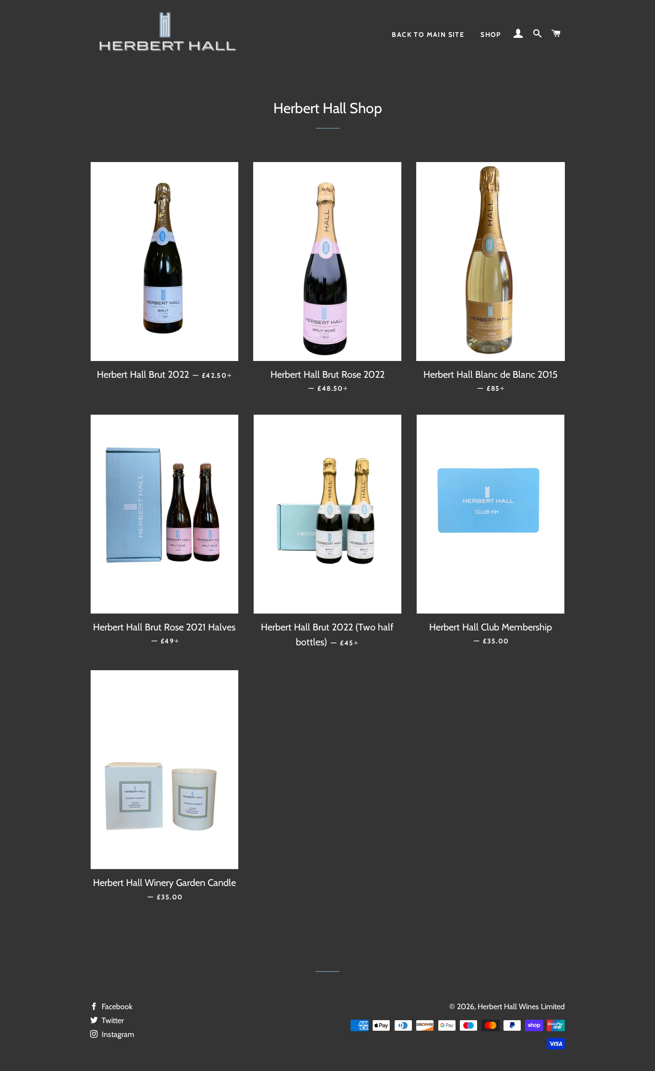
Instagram (117, 1034)
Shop (490, 34)
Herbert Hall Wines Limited (521, 1006)
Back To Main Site (428, 34)
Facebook (116, 1006)
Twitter (112, 1020)
